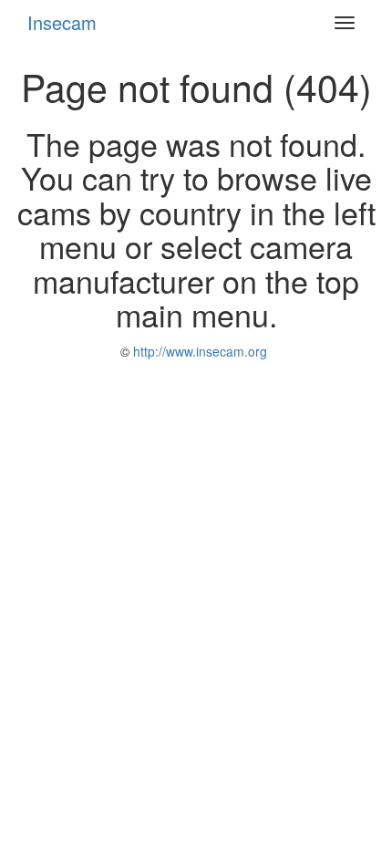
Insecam (62, 22)
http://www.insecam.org (198, 351)
